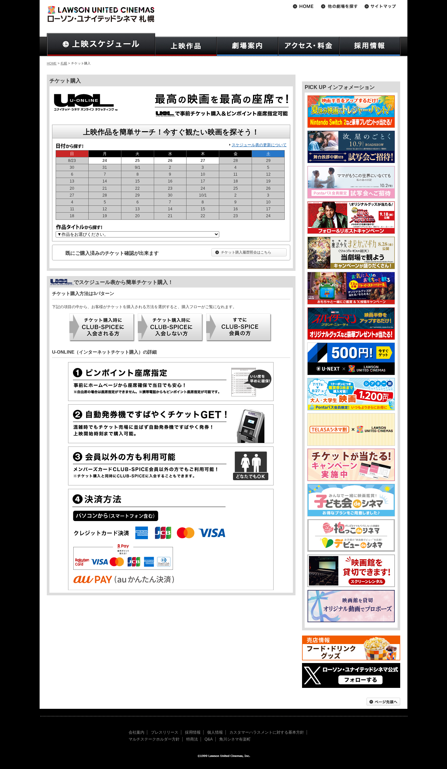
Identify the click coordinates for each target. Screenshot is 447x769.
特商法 (192, 739)
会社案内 (136, 732)
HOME (52, 63)
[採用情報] (370, 46)
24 (104, 161)
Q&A (209, 739)
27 (203, 161)
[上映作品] (186, 46)
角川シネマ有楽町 (235, 739)
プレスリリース (164, 732)
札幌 (64, 63)
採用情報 (193, 732)
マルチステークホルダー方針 (154, 739)
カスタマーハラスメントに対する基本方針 (266, 732)
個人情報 (215, 732)
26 (170, 161)
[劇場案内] (247, 46)
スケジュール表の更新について (259, 145)
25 (137, 161)
